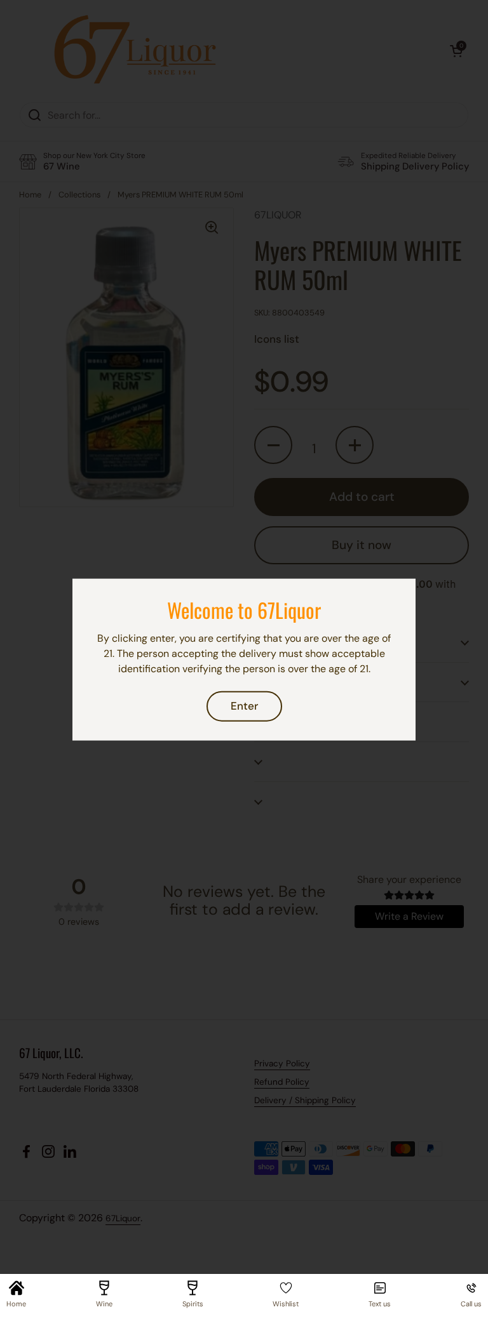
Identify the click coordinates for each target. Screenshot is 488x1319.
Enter (244, 706)
